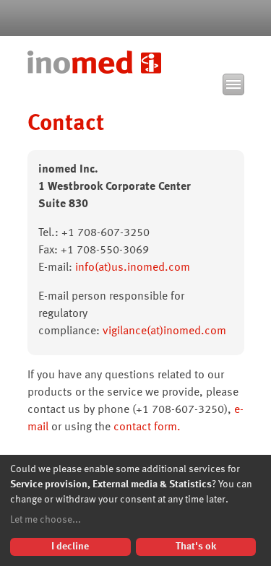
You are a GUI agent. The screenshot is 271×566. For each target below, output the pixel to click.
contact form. (147, 427)
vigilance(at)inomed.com (164, 331)
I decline (70, 546)
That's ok (196, 546)
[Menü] (233, 84)
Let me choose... (45, 520)
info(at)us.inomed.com (132, 268)
